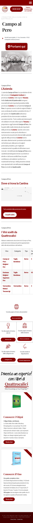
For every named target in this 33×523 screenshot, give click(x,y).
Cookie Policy (20, 519)
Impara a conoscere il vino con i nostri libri (28, 9)
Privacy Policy (13, 519)
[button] (30, 2)
